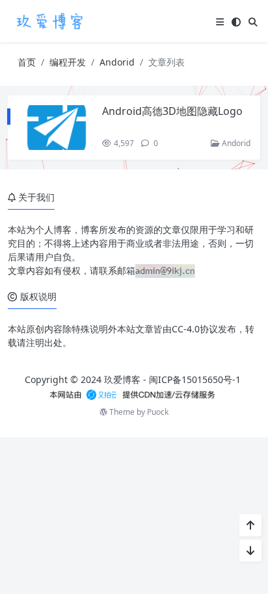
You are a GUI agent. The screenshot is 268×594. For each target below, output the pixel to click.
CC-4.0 (186, 329)
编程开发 (67, 62)
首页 (27, 62)
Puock (157, 411)
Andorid (117, 62)
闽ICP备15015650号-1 (195, 379)
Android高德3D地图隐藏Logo (172, 111)
